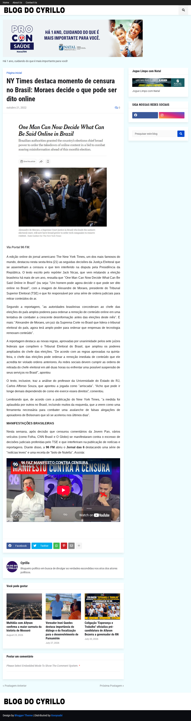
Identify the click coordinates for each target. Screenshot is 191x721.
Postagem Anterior (15, 685)
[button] (183, 10)
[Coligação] (102, 606)
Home (6, 2)
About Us (17, 2)
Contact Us (31, 2)
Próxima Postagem (111, 685)
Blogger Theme (24, 715)
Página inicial (14, 73)
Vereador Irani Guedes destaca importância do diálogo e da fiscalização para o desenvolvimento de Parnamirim (62, 630)
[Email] (71, 546)
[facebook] (145, 115)
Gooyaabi (56, 715)
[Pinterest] (64, 546)
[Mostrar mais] (79, 546)
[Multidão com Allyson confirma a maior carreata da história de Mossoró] (24, 606)
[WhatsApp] (56, 546)
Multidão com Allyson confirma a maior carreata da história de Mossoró (24, 626)
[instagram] (172, 115)
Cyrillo (25, 563)
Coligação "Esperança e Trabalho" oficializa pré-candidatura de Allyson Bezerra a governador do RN (102, 628)
